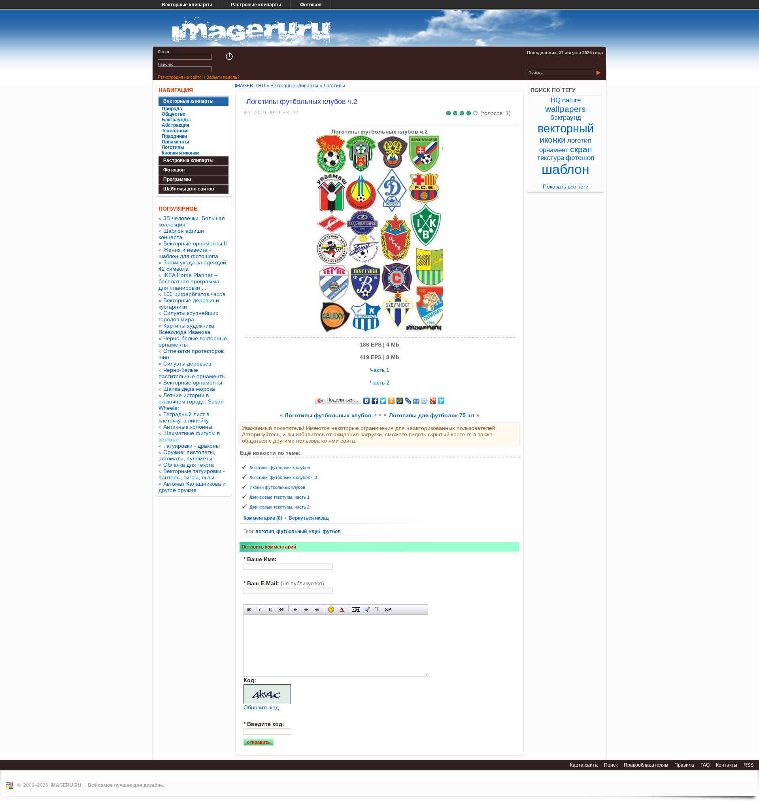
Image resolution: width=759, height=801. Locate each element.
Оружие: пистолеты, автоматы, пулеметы (187, 455)
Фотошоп (310, 5)
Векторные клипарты (187, 5)
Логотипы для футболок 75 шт (432, 415)
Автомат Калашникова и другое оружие (192, 487)
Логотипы (173, 147)
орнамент (553, 150)
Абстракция (175, 125)
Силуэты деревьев (187, 363)
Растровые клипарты (256, 5)
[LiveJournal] (408, 401)
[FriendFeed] (416, 401)
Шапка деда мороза (189, 389)
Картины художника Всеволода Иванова (186, 328)
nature (571, 100)
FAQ (705, 765)
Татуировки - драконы (191, 446)
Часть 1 (379, 370)
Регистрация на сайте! (180, 77)
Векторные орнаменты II (195, 243)
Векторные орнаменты (192, 382)
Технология (175, 131)
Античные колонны (187, 427)
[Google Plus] (433, 401)
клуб (314, 531)
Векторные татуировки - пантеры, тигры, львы (192, 474)
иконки (553, 139)
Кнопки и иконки (180, 153)
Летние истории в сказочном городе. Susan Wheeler (191, 401)
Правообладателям (646, 765)
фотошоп (580, 158)
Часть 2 (379, 382)
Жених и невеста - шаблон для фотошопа (188, 253)
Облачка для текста (188, 465)
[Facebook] (375, 401)
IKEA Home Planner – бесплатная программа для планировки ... (189, 281)
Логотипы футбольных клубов (328, 415)
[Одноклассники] (391, 401)
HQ (556, 100)
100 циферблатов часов (194, 294)
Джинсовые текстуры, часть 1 (279, 497)
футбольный (291, 531)
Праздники (174, 136)
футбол (332, 531)
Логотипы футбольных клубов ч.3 (283, 477)
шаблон (565, 169)
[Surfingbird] (441, 401)
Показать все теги (566, 186)
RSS (748, 765)
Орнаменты (175, 142)
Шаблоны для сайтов (188, 189)
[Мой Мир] (400, 401)
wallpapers (565, 108)
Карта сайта (584, 765)
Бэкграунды (176, 120)
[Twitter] (383, 401)
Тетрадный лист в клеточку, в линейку (184, 417)
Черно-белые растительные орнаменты (192, 373)
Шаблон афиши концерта (181, 234)
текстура (550, 158)
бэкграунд (565, 117)
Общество (173, 114)
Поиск (610, 765)
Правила (684, 765)
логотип (264, 531)
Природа (172, 108)
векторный (566, 128)
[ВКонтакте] (367, 401)
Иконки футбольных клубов (277, 487)
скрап (581, 149)
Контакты (726, 765)
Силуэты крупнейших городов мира (188, 316)
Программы (177, 179)
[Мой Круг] (425, 401)
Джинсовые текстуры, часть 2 (279, 507)
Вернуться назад (309, 518)
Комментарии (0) (263, 518)
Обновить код (261, 707)
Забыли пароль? (223, 77)
